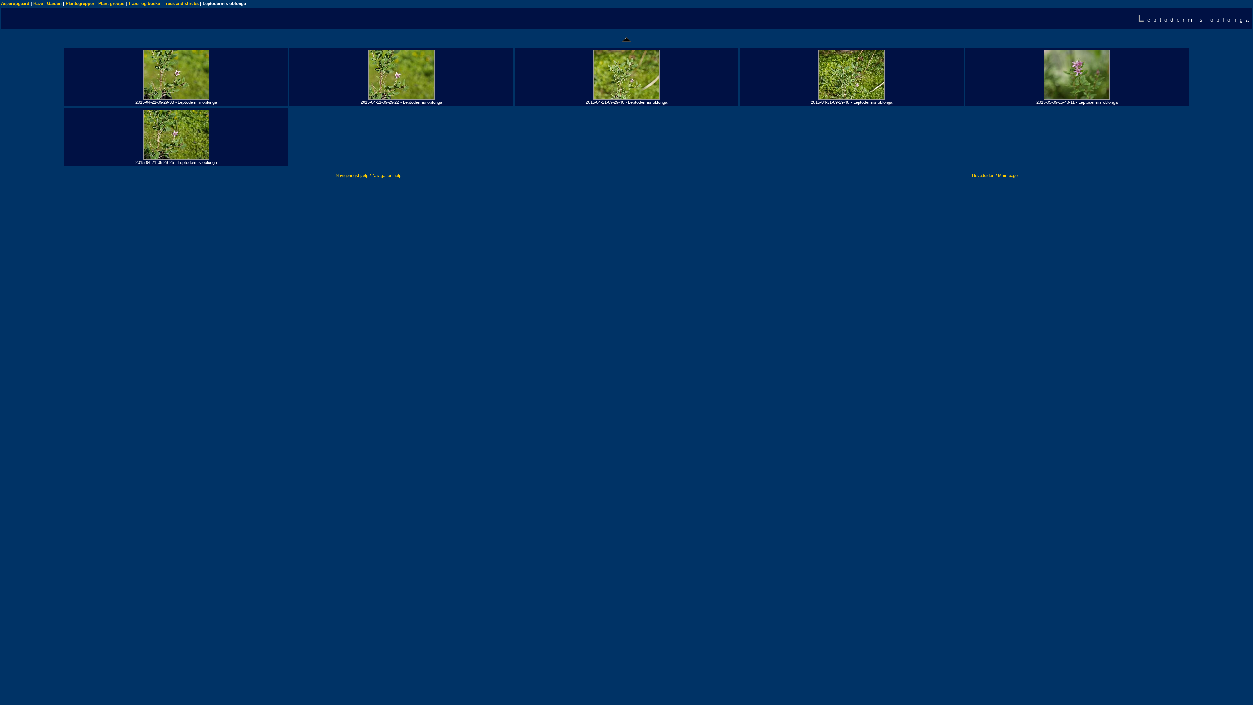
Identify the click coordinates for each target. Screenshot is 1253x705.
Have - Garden (47, 3)
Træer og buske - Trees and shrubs (163, 3)
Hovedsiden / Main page (995, 175)
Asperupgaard (15, 3)
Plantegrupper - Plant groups (95, 3)
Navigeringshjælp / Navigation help (368, 175)
